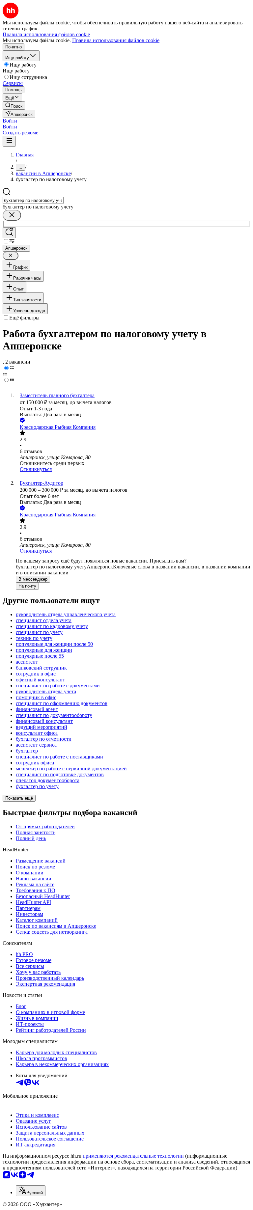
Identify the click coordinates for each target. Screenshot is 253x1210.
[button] (10, 121)
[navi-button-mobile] (9, 141)
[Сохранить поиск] (9, 232)
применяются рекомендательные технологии (133, 1156)
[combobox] (33, 200)
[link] (14, 105)
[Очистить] (12, 215)
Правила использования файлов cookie (115, 40)
